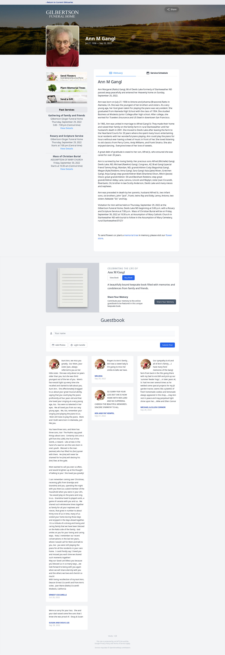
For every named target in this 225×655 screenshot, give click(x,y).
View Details (66, 128)
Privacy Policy (105, 643)
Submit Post (167, 345)
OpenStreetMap (115, 648)
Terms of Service (120, 643)
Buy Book (128, 277)
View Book (114, 277)
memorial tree (131, 235)
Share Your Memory (165, 302)
